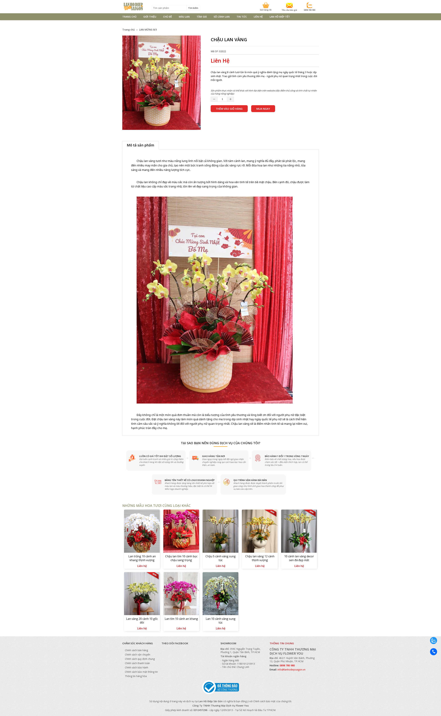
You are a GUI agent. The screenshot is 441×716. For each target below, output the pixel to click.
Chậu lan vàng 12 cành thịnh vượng (259, 558)
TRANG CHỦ (129, 16)
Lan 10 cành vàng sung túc (220, 620)
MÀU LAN (184, 16)
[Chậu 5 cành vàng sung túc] (220, 532)
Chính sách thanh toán (137, 663)
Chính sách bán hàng (136, 650)
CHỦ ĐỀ (167, 16)
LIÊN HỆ (258, 16)
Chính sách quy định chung (140, 658)
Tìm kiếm (193, 7)
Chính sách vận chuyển (137, 654)
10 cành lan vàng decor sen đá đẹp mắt (299, 558)
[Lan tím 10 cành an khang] (181, 594)
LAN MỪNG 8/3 (148, 29)
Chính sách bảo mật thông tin (141, 671)
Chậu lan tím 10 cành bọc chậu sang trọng (181, 558)
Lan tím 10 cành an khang (181, 619)
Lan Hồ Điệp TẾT (280, 16)
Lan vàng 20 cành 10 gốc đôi (142, 620)
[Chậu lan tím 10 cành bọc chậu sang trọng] (181, 532)
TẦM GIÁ (202, 16)
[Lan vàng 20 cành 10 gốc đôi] (142, 594)
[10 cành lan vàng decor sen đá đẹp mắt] (299, 532)
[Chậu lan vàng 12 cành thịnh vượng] (260, 532)
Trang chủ (128, 29)
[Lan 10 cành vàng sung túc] (220, 594)
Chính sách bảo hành (136, 667)
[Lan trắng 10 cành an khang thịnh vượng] (142, 532)
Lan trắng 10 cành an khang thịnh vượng (142, 558)
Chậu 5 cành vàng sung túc (221, 558)
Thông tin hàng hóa (136, 676)
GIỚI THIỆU (149, 16)
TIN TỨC (242, 16)
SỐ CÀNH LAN (222, 16)
